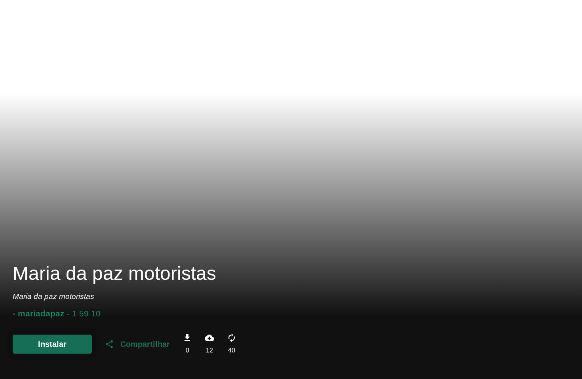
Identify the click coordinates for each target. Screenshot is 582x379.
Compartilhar (137, 344)
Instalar (52, 344)
